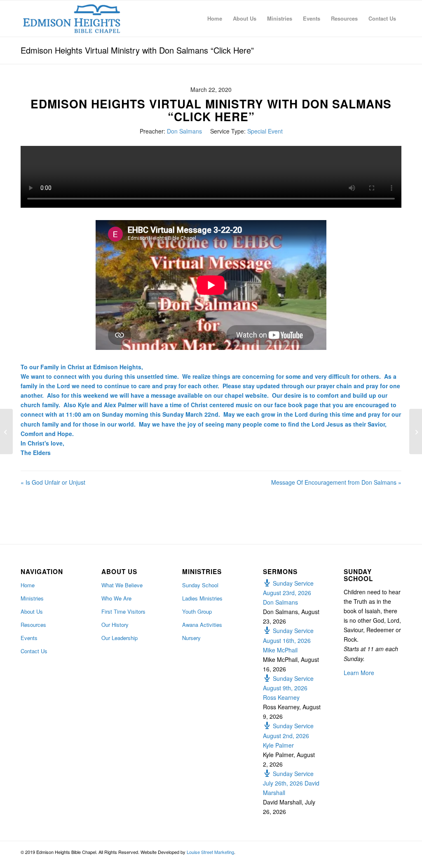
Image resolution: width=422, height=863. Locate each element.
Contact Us (34, 651)
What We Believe (122, 585)
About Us (32, 611)
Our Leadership (119, 638)
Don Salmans (184, 131)
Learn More (359, 672)
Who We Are (116, 598)
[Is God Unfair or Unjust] (6, 431)
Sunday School (200, 585)
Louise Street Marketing (210, 852)
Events (29, 638)
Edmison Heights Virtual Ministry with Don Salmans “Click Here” (137, 50)
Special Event (265, 131)
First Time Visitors (123, 611)
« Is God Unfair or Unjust (53, 482)
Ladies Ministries (202, 598)
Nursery (191, 638)
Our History (115, 624)
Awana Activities (202, 624)
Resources (33, 624)
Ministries (32, 598)
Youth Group (197, 611)
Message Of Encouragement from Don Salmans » (336, 482)
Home (28, 585)
